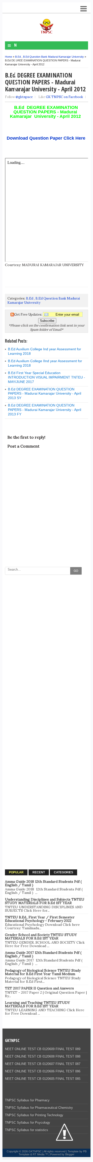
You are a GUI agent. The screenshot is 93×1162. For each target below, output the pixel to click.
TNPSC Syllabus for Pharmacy (27, 1100)
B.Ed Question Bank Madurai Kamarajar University (53, 56)
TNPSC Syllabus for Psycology (27, 1122)
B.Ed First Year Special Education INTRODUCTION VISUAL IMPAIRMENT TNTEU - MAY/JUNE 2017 (46, 377)
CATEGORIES (63, 872)
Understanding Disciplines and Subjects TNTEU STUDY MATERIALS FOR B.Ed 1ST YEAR (44, 901)
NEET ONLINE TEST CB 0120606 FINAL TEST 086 (42, 1071)
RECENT (38, 872)
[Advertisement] (46, 623)
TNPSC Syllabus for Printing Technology (34, 1115)
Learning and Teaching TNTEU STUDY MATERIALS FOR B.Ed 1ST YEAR (37, 1004)
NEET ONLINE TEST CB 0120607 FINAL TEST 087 (42, 1064)
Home (8, 56)
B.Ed (18, 56)
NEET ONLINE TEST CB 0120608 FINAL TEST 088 (42, 1056)
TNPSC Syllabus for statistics (26, 1130)
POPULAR (16, 872)
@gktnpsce (24, 97)
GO (76, 571)
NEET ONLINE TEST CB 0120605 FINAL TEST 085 (42, 1079)
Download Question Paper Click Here (45, 138)
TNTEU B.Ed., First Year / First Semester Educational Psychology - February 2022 (40, 919)
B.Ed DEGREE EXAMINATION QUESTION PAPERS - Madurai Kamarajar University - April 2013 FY (44, 409)
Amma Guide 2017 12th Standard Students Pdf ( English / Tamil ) (43, 954)
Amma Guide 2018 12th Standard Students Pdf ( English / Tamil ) (43, 883)
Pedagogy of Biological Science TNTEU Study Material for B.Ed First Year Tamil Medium (43, 972)
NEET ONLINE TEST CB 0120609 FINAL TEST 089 (42, 1049)
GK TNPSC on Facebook (64, 97)
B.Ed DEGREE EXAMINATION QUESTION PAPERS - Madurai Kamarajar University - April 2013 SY (44, 393)
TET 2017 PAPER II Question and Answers (39, 988)
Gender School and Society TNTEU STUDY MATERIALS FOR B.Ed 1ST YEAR (41, 936)
